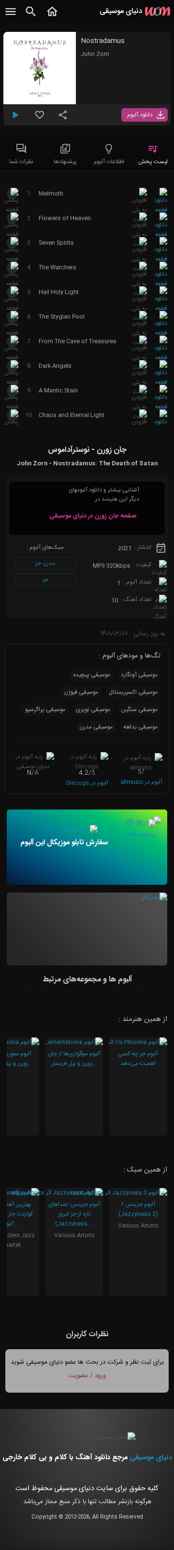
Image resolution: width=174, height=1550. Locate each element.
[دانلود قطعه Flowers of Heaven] (160, 234)
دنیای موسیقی (151, 1458)
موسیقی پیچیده (91, 675)
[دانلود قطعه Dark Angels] (160, 382)
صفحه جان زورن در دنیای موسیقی (92, 516)
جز (45, 580)
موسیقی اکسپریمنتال (133, 692)
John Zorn (95, 54)
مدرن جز (45, 563)
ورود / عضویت (87, 1375)
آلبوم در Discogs (87, 783)
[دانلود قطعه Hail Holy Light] (160, 308)
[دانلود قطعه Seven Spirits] (160, 259)
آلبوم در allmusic (141, 782)
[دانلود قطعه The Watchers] (160, 284)
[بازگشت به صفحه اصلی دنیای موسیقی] (52, 17)
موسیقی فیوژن (81, 692)
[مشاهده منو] (10, 17)
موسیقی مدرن (96, 727)
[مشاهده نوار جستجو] (31, 17)
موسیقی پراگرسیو (45, 709)
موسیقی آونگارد (139, 675)
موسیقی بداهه (140, 727)
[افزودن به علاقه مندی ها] (39, 119)
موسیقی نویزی (93, 709)
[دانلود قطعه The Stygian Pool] (160, 333)
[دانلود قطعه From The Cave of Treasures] (160, 358)
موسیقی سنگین (139, 709)
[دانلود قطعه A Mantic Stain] (160, 407)
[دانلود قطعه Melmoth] (160, 210)
